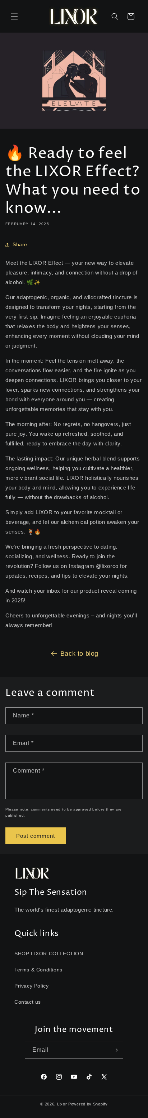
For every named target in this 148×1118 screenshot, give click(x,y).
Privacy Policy (31, 986)
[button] (14, 16)
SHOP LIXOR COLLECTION (48, 953)
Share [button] (20, 244)
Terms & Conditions (38, 970)
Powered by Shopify (88, 1104)
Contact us (27, 1002)
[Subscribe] (115, 1050)
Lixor (62, 1104)
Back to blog (79, 653)
